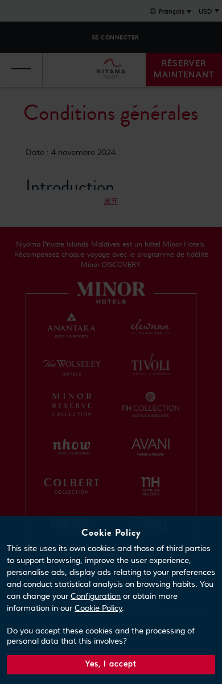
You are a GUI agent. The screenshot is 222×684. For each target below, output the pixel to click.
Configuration (96, 596)
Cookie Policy (98, 608)
